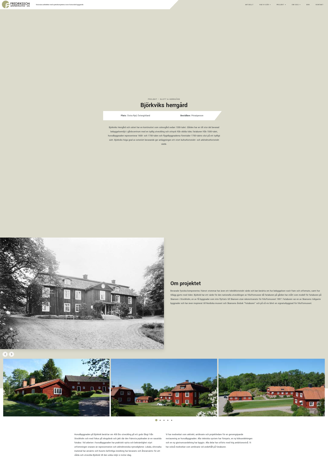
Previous (5, 354)
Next (11, 354)
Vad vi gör (264, 5)
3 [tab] (164, 420)
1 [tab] (156, 420)
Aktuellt (249, 5)
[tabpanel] (56, 387)
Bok (308, 5)
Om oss (295, 5)
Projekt (280, 5)
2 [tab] (160, 420)
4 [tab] (168, 420)
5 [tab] (171, 420)
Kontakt (319, 5)
